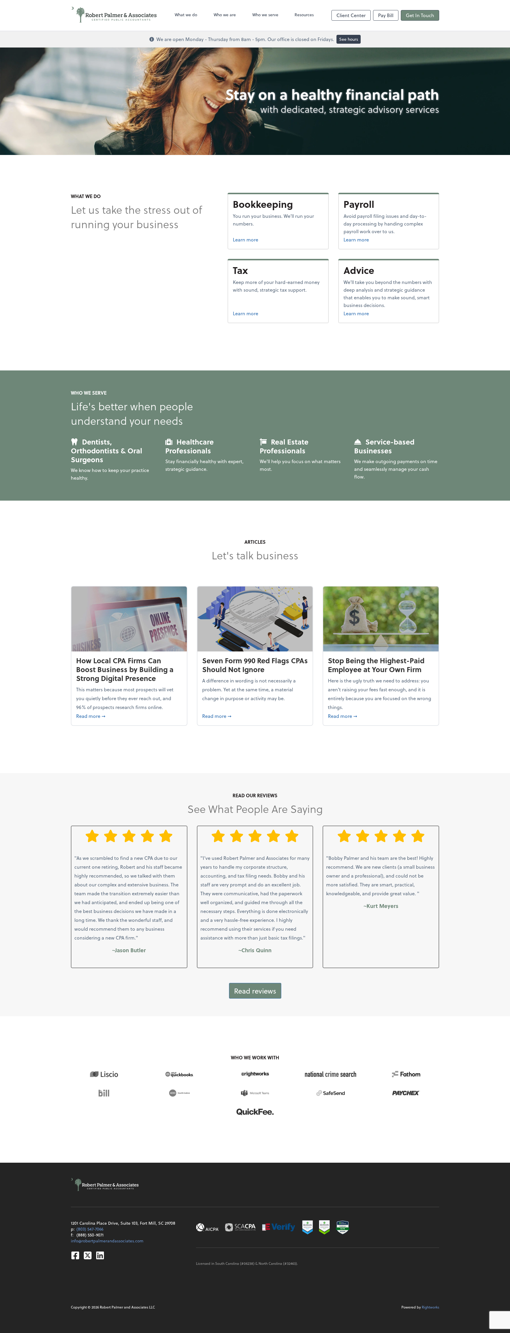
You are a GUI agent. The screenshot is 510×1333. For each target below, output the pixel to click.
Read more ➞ (129, 715)
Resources (304, 15)
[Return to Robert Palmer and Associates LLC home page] (114, 15)
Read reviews (255, 991)
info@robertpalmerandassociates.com (107, 1241)
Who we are (225, 15)
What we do (186, 15)
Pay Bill (385, 15)
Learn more (268, 239)
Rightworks (430, 1307)
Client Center (351, 15)
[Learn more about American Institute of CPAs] (207, 1227)
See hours (348, 39)
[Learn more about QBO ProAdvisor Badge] (324, 1227)
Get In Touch (420, 15)
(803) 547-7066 (89, 1229)
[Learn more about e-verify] (279, 1227)
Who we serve (265, 15)
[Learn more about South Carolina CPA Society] (240, 1227)
